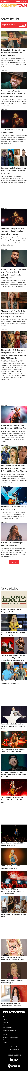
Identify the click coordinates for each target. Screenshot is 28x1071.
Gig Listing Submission (7, 1039)
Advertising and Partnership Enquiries (10, 1037)
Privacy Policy (6, 1022)
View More (14, 562)
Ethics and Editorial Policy (8, 1027)
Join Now (22, 25)
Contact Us (5, 1042)
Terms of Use (5, 1025)
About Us (5, 1019)
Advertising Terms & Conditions (9, 1030)
